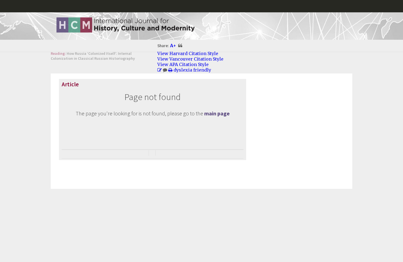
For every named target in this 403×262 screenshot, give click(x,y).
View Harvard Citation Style (187, 53)
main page (217, 113)
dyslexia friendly (192, 70)
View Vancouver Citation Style (190, 59)
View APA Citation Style (183, 64)
